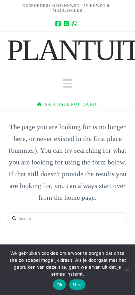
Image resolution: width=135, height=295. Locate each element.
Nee (77, 284)
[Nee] (126, 269)
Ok (59, 284)
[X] (67, 23)
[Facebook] (59, 23)
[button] (67, 83)
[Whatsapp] (76, 23)
